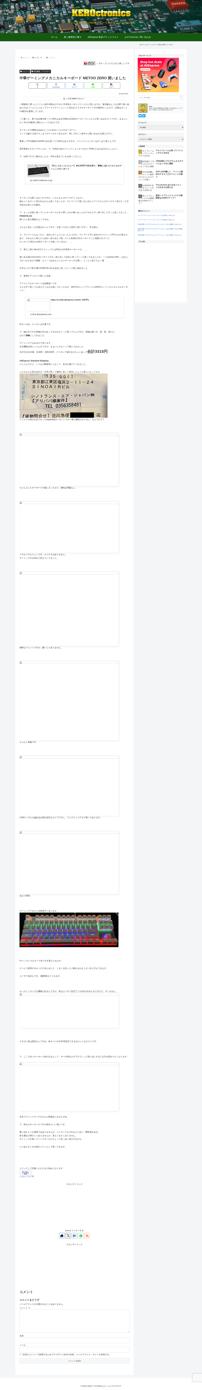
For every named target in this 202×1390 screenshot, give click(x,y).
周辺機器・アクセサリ (42, 71)
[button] (111, 85)
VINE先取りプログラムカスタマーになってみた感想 (155, 224)
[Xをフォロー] (68, 1235)
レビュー (26, 71)
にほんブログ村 (27, 1176)
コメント (25, 1308)
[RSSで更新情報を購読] (87, 1235)
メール (23, 1345)
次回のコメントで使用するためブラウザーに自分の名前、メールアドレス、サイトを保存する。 (67, 1354)
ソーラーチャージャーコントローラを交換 (152, 215)
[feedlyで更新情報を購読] (81, 1235)
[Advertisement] (74, 1205)
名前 (22, 1336)
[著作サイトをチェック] (62, 1235)
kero (170, 215)
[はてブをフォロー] (74, 1235)
